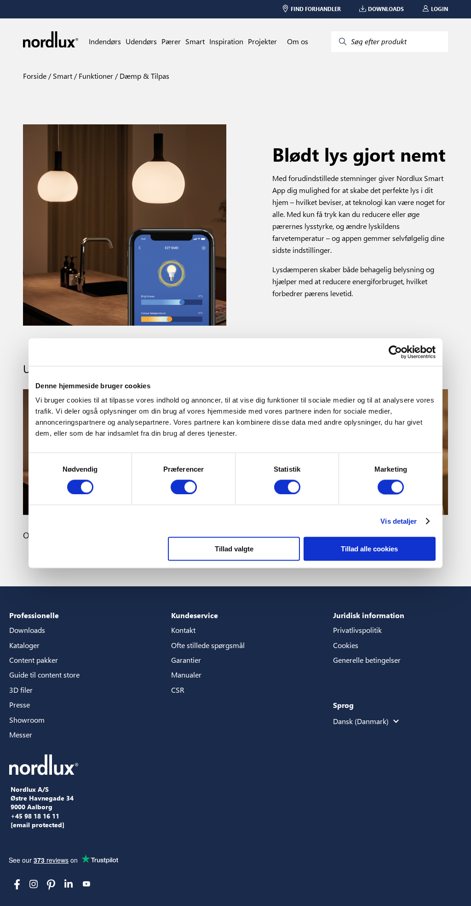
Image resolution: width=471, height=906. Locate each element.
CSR (177, 690)
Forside (34, 76)
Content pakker (33, 660)
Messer (20, 734)
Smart (195, 41)
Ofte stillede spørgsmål (208, 645)
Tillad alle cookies (369, 549)
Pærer (171, 41)
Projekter (262, 41)
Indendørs (105, 41)
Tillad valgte (234, 549)
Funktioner (95, 76)
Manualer (186, 674)
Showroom (27, 720)
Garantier (186, 660)
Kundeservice (194, 615)
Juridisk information (368, 615)
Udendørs (141, 41)
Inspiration (226, 41)
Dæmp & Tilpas (143, 76)
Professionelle (34, 615)
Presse (19, 704)
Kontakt (183, 630)
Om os (297, 41)
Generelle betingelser (367, 660)
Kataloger (24, 645)
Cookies (345, 645)
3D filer (21, 690)
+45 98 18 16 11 (35, 816)
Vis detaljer (398, 521)
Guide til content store (44, 674)
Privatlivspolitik (357, 630)
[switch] (184, 486)
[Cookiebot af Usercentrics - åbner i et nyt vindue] (395, 352)
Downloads (27, 630)
